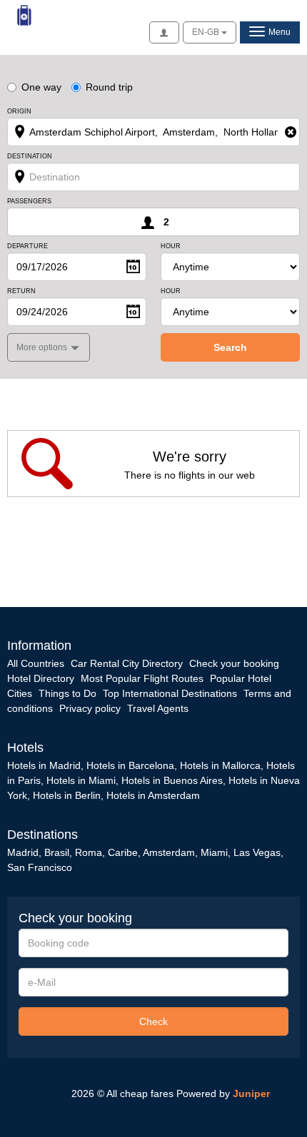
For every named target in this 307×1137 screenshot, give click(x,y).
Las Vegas (257, 852)
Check (153, 1021)
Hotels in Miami (81, 780)
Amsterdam (169, 852)
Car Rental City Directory (127, 663)
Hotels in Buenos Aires (172, 780)
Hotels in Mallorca (220, 765)
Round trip (109, 87)
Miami (213, 852)
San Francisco (39, 867)
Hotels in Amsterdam (153, 795)
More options (42, 347)
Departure (27, 246)
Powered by (223, 1093)
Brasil (56, 852)
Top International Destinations (170, 693)
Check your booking (234, 663)
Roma (88, 852)
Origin (19, 111)
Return (21, 291)
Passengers (29, 201)
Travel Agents (157, 708)
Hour (171, 246)
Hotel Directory (40, 678)
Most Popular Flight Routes (142, 678)
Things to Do (67, 693)
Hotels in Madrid (44, 765)
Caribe (123, 852)
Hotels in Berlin (67, 795)
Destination (29, 156)
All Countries (35, 663)
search (230, 347)
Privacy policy (90, 708)
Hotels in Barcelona (130, 765)
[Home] (24, 15)
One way (41, 87)
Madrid (23, 852)
